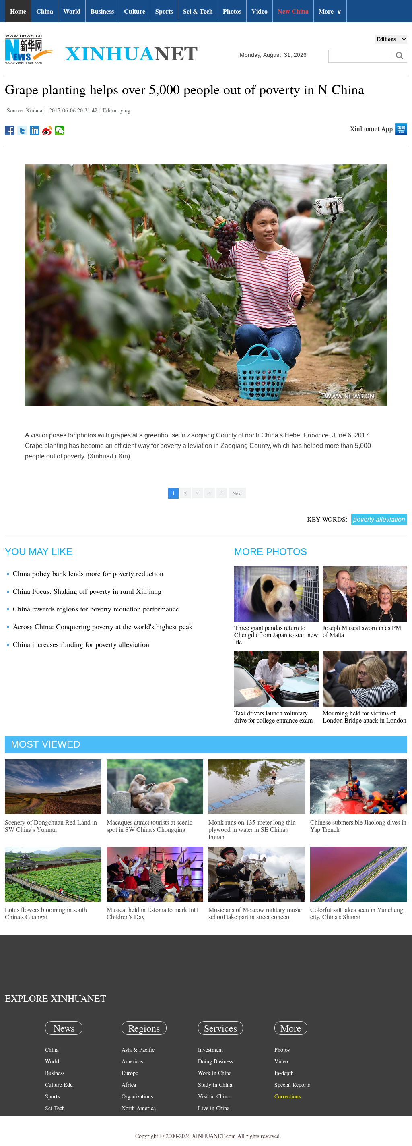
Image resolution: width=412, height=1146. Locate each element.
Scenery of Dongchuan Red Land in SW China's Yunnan (51, 825)
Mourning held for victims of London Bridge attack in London (364, 716)
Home (18, 11)
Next (237, 493)
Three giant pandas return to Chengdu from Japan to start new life (276, 634)
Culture (134, 11)
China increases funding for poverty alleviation (81, 644)
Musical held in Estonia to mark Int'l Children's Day (152, 913)
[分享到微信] (60, 130)
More (330, 11)
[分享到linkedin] (35, 130)
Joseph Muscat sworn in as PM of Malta (362, 631)
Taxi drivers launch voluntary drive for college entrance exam (273, 716)
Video (259, 11)
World (71, 11)
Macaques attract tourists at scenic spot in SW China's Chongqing (149, 825)
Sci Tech (55, 1108)
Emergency (211, 1119)
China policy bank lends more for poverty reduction (88, 573)
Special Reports (292, 1084)
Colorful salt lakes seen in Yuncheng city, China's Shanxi (356, 913)
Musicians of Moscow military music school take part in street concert (255, 913)
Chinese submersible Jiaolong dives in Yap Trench (358, 825)
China (44, 11)
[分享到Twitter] (22, 130)
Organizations (137, 1096)
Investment (210, 1049)
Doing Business (215, 1061)
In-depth (284, 1073)
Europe (130, 1073)
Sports (164, 11)
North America (139, 1108)
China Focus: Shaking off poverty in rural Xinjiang (87, 591)
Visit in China (214, 1096)
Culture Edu (59, 1084)
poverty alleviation (379, 519)
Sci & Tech (198, 11)
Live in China (213, 1108)
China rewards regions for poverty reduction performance (96, 608)
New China (293, 11)
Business (102, 11)
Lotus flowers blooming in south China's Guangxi (46, 913)
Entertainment (61, 1131)
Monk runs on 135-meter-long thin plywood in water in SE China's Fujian (252, 829)
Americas (132, 1061)
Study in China (215, 1084)
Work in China (214, 1073)
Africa (129, 1084)
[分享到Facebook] (10, 130)
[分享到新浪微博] (47, 130)
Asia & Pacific (138, 1049)
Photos (232, 11)
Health (52, 1119)
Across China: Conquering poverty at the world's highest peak (103, 626)
